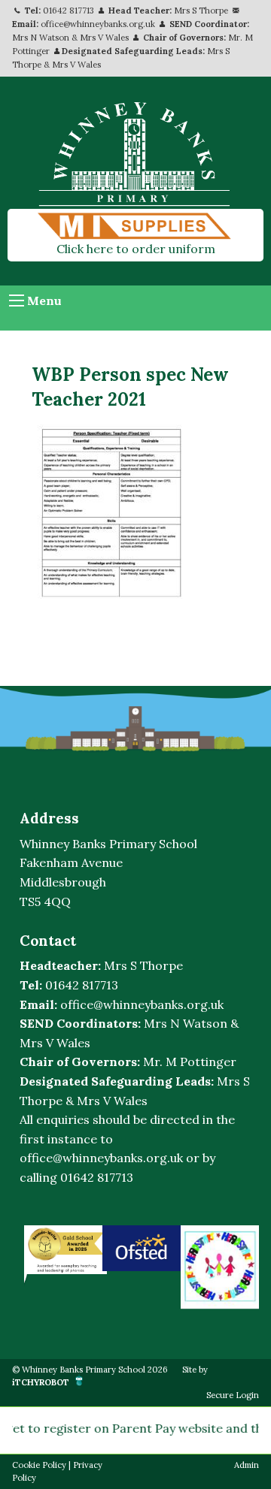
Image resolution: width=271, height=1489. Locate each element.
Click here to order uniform (135, 248)
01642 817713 (68, 10)
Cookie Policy (39, 1465)
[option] (63, 1249)
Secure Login (232, 1395)
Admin (246, 1465)
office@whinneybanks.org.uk (98, 24)
